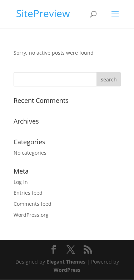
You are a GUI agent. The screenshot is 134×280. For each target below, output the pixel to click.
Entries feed (28, 192)
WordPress (67, 269)
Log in (21, 182)
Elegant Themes (65, 261)
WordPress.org (31, 214)
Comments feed (32, 203)
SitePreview (43, 13)
